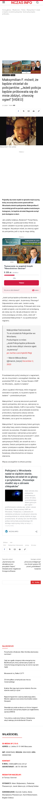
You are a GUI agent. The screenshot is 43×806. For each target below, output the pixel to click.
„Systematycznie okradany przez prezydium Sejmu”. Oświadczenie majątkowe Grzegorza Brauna (11, 566)
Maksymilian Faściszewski (15, 545)
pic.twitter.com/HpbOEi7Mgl (19, 353)
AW (14, 105)
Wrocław (33, 545)
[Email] (28, 111)
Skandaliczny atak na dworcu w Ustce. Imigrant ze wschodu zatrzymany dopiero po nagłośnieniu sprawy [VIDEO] (21, 710)
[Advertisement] (21, 37)
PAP (11, 542)
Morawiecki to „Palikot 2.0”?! (14, 673)
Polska (23, 10)
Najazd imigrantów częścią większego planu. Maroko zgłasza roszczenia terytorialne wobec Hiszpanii (20, 699)
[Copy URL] (38, 111)
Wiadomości (16, 10)
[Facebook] (18, 111)
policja (27, 545)
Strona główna (6, 10)
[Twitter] (23, 111)
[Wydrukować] (33, 111)
